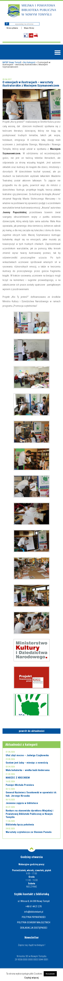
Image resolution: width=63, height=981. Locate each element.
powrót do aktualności (31, 731)
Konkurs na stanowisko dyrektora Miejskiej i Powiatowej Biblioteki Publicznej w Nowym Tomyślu (29, 814)
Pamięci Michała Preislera (20, 784)
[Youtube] (31, 35)
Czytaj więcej (31, 978)
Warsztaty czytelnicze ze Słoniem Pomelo (29, 832)
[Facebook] (26, 35)
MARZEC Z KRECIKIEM (18, 777)
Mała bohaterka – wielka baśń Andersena (28, 770)
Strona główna (12, 28)
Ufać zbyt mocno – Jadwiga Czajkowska (27, 755)
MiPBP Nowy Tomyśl (12, 62)
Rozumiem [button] (50, 974)
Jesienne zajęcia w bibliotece (22, 803)
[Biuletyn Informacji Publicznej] (36, 35)
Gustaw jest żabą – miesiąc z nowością (27, 762)
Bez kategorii (29, 62)
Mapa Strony (29, 28)
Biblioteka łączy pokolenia (20, 824)
